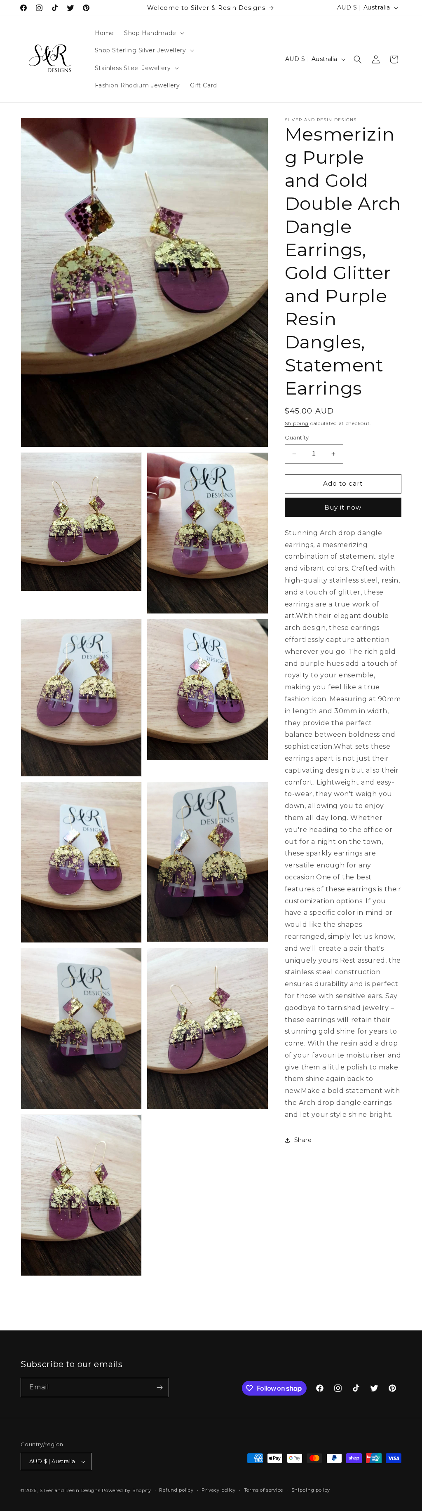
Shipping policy (311, 1490)
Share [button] (303, 1140)
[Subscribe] (159, 1387)
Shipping (297, 423)
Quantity (297, 437)
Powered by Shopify (126, 1490)
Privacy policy (219, 1490)
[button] (153, 33)
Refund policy (176, 1490)
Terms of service (263, 1490)
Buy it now (342, 507)
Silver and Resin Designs (70, 1490)
